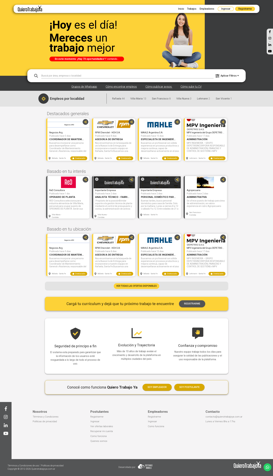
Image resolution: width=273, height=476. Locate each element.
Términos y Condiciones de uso (24, 465)
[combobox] (127, 75)
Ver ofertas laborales (101, 426)
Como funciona (98, 436)
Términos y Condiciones (45, 416)
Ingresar (94, 421)
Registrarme (96, 416)
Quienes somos (98, 441)
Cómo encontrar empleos (121, 86)
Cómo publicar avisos (159, 86)
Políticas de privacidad (45, 421)
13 (138, 98)
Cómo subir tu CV (191, 86)
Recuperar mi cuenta (101, 431)
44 (118, 98)
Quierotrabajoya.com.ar (43, 469)
